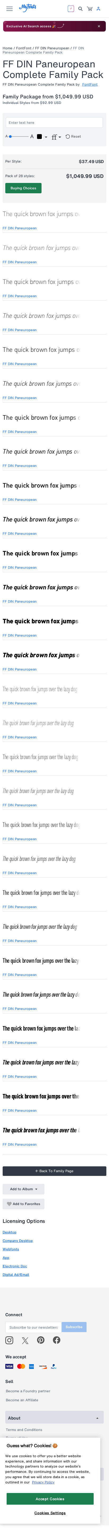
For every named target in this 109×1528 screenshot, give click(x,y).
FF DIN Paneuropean (52, 48)
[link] (90, 9)
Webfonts (11, 1249)
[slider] (18, 136)
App (6, 1257)
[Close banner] (99, 26)
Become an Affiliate (22, 1400)
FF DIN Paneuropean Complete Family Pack (43, 50)
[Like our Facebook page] (59, 1340)
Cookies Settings (50, 1513)
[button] (41, 137)
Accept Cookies (50, 1498)
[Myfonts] (28, 11)
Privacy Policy (43, 1482)
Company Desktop (18, 1240)
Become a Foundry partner (28, 1391)
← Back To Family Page (54, 1171)
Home (7, 48)
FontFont (23, 48)
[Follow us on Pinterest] (43, 1340)
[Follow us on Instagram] (11, 1340)
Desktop (9, 1232)
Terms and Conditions (24, 1429)
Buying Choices (23, 188)
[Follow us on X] (27, 1340)
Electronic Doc (15, 1266)
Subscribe (74, 1326)
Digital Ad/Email (16, 1274)
